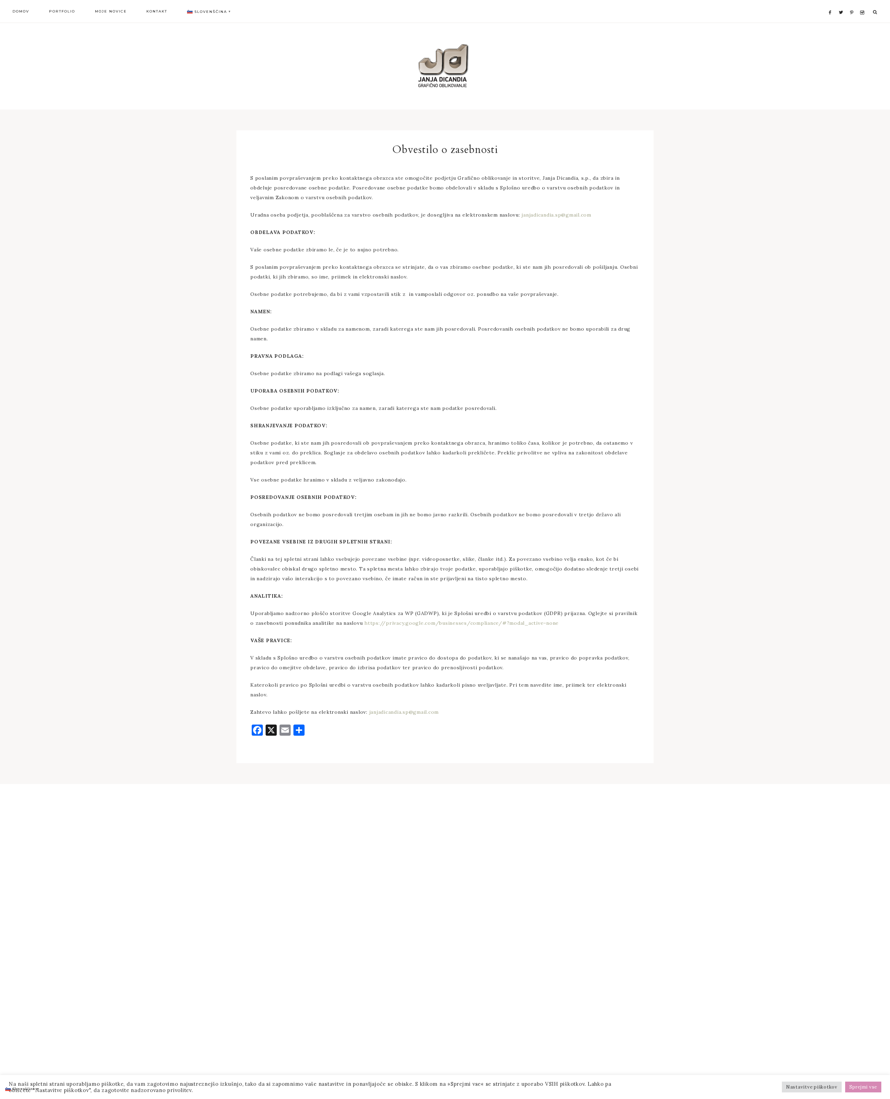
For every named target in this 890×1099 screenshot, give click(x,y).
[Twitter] (842, 4)
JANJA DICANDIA (445, 66)
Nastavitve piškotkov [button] (812, 1087)
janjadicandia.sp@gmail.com (556, 215)
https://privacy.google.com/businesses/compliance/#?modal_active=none (461, 623)
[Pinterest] (853, 4)
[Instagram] (863, 4)
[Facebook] (831, 4)
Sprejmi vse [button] (863, 1087)
